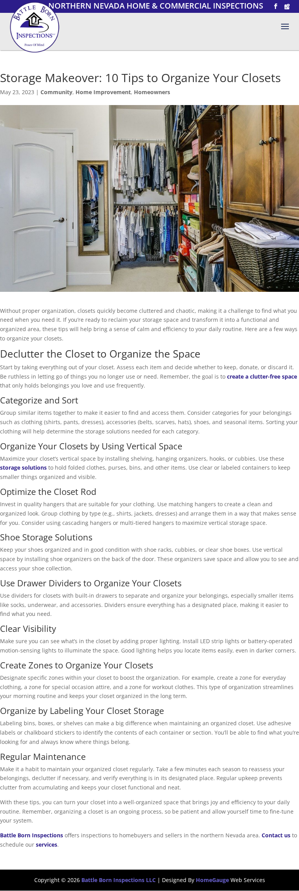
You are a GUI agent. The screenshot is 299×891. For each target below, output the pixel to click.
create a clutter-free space (261, 376)
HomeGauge (212, 880)
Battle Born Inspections (31, 835)
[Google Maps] (287, 6)
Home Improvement (103, 92)
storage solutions (23, 467)
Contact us (276, 835)
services (46, 844)
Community (56, 92)
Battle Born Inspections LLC (118, 880)
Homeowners (152, 92)
